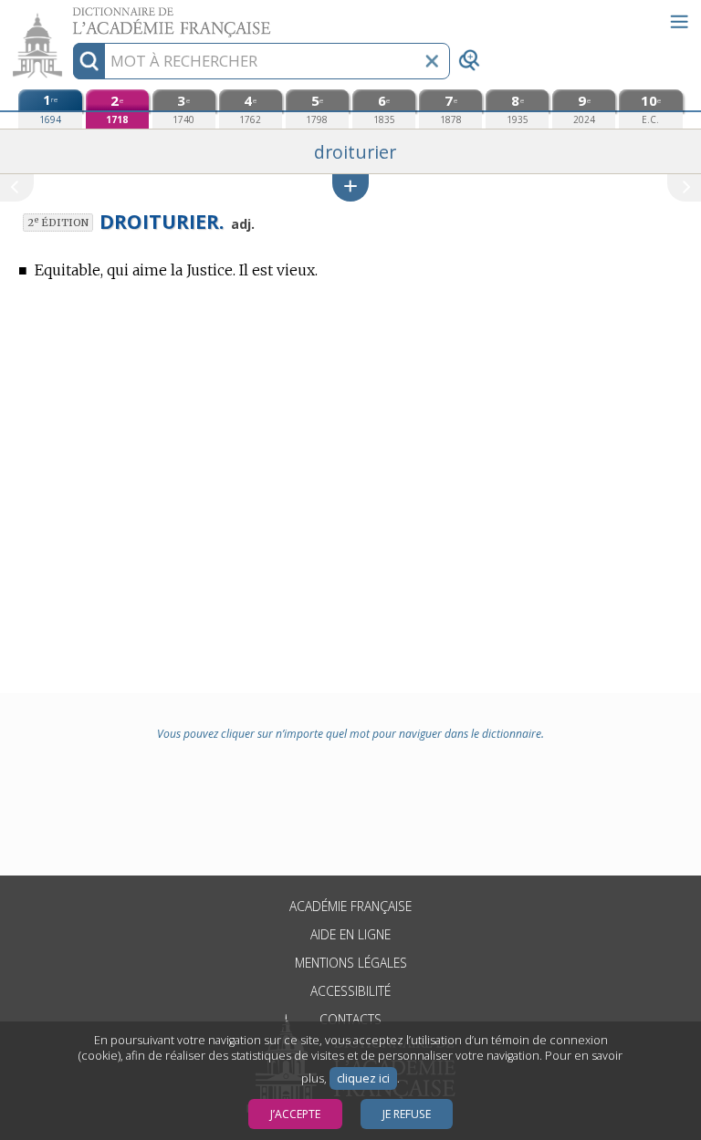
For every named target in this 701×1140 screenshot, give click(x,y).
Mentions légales (351, 962)
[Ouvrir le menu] (679, 22)
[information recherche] (89, 61)
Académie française (350, 906)
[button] (350, 187)
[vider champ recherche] (431, 61)
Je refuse (406, 1114)
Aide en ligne (350, 934)
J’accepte (295, 1114)
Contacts (350, 1019)
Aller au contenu (70, 16)
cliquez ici (363, 1078)
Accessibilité (350, 991)
